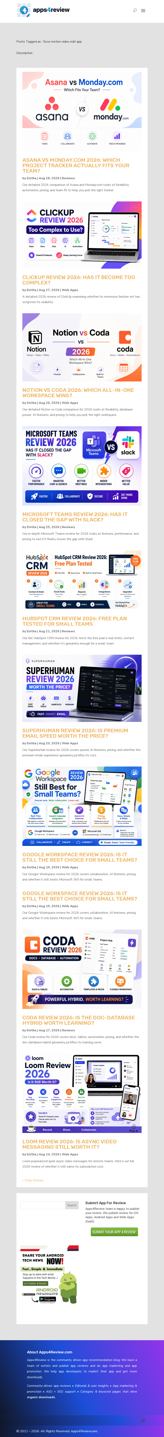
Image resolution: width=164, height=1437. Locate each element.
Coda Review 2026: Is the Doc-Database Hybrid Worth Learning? (78, 1020)
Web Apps (70, 290)
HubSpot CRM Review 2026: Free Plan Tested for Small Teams (74, 621)
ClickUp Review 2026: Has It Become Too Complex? (78, 280)
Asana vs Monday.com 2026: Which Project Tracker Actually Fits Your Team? (75, 165)
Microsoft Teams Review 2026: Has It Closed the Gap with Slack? (74, 517)
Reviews (68, 178)
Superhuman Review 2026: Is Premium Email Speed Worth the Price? (75, 733)
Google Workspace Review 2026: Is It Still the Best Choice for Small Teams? (79, 857)
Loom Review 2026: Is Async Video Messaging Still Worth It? (69, 1144)
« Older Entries (32, 1180)
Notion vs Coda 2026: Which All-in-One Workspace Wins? (78, 393)
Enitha (31, 178)
